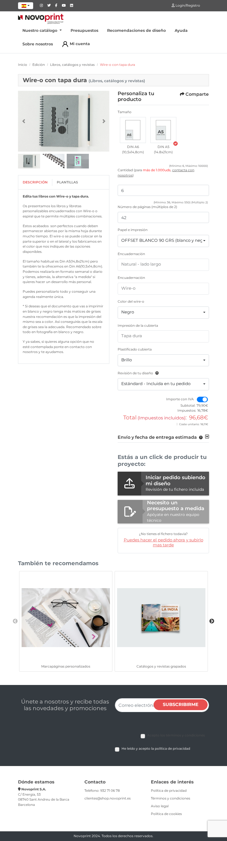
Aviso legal (160, 806)
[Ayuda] (156, 373)
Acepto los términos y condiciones (176, 735)
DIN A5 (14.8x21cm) (163, 149)
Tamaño (124, 112)
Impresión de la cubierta (138, 325)
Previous (15, 621)
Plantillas (67, 182)
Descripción (35, 182)
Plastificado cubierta (135, 349)
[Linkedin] (71, 5)
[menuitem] (42, 30)
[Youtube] (64, 5)
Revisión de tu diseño (135, 373)
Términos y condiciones (170, 798)
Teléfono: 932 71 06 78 (102, 790)
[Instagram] (41, 5)
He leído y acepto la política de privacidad (156, 748)
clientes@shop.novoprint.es (107, 798)
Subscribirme (180, 704)
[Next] (103, 121)
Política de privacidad (169, 790)
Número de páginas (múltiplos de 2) (147, 207)
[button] (133, 131)
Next (212, 621)
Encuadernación (131, 254)
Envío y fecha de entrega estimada (157, 437)
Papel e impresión (133, 230)
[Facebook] (56, 5)
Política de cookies (166, 814)
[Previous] (23, 121)
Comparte (197, 94)
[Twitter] (49, 5)
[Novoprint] (40, 19)
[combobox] (25, 5)
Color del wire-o (131, 301)
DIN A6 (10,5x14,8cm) (133, 149)
